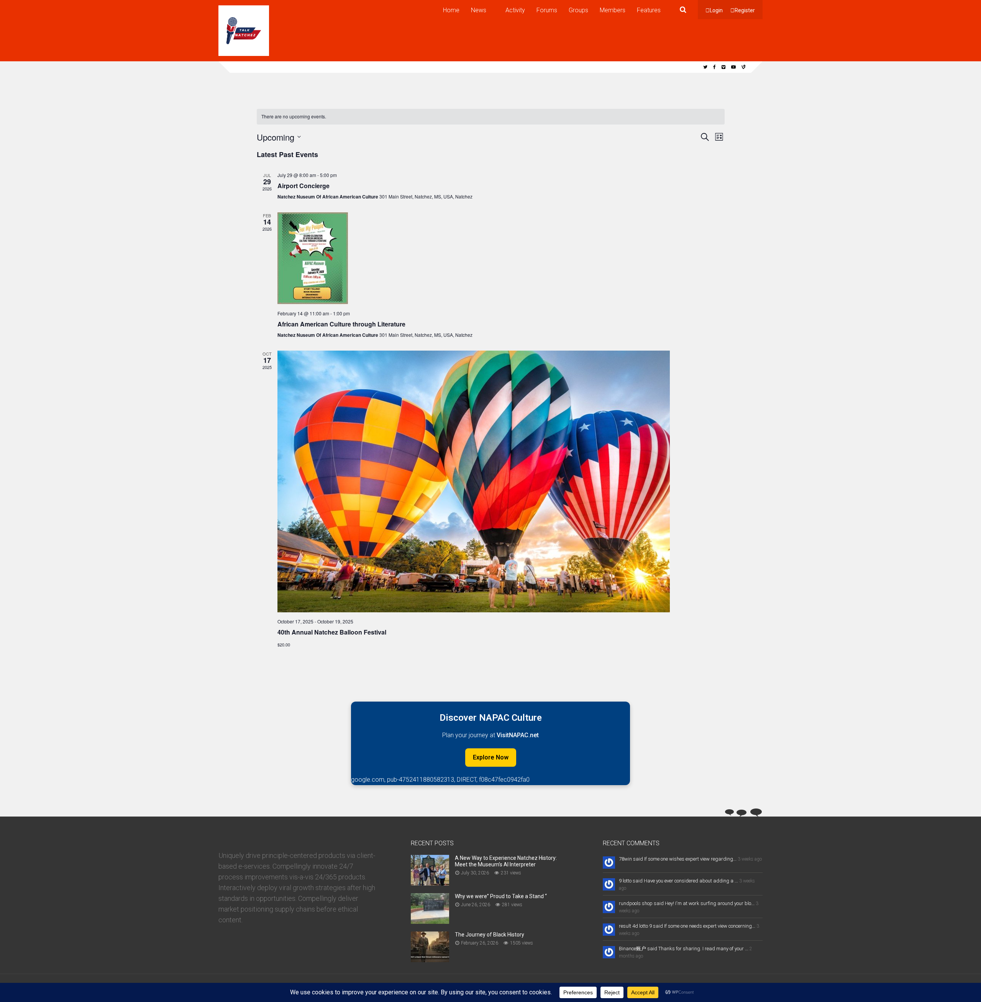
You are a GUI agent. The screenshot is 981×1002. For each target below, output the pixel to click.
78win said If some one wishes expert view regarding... (678, 859)
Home (451, 10)
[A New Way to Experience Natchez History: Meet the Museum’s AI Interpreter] (430, 883)
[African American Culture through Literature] (501, 258)
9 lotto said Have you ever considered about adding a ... (678, 881)
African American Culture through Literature (341, 324)
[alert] (491, 117)
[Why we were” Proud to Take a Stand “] (430, 921)
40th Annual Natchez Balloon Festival (331, 632)
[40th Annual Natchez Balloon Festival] (501, 481)
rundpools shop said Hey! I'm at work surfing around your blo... (687, 903)
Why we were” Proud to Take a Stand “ (501, 896)
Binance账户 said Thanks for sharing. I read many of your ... (683, 948)
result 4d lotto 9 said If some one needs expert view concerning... (687, 926)
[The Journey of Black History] (430, 960)
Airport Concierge (303, 185)
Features (649, 10)
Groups (578, 10)
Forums (546, 10)
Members (612, 10)
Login (716, 10)
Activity (515, 10)
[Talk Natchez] (243, 54)
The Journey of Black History (489, 934)
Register (745, 10)
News (478, 10)
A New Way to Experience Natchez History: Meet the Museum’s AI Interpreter (506, 861)
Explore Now (491, 757)
